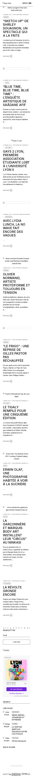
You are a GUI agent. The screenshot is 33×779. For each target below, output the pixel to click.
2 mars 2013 (7, 267)
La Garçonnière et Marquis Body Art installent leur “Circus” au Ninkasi (14, 531)
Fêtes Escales (19, 741)
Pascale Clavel (18, 580)
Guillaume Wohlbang (21, 214)
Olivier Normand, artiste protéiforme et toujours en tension (16, 283)
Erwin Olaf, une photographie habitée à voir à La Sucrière (15, 477)
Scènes (6, 17)
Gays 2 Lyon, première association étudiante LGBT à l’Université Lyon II (16, 161)
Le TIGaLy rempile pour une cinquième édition (15, 412)
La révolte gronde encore (12, 590)
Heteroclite (16, 773)
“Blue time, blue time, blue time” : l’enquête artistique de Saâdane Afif (16, 96)
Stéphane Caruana (20, 14)
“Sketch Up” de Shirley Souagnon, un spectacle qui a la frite (16, 28)
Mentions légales (15, 774)
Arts (7, 82)
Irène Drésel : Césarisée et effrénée (18, 717)
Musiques (9, 216)
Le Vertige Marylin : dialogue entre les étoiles (19, 730)
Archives (25, 773)
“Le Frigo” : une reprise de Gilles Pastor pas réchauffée (16, 353)
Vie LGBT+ (9, 147)
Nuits (5, 516)
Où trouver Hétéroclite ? (21, 775)
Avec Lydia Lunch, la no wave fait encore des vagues (14, 228)
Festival (15, 738)
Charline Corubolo (21, 80)
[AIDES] (16, 650)
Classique (7, 583)
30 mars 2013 (7, 14)
